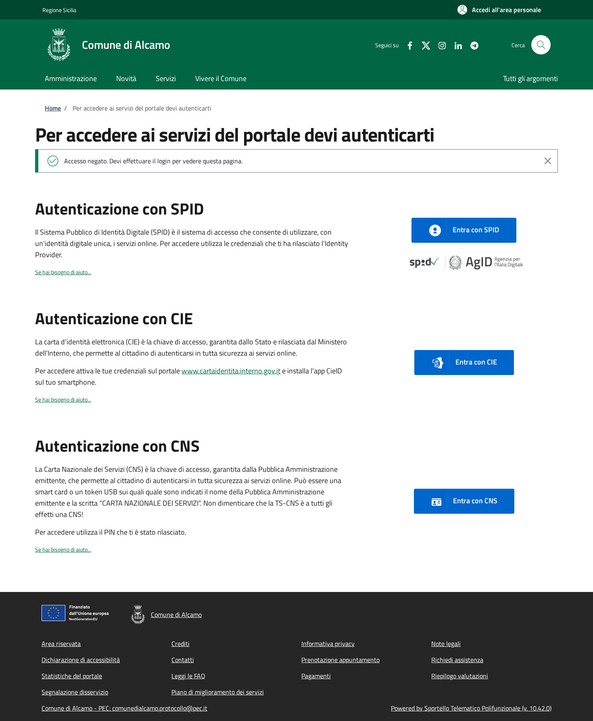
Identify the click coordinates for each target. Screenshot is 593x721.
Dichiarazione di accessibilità (81, 660)
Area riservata (61, 643)
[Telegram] (471, 44)
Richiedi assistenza (457, 660)
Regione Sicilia (59, 10)
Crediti (180, 643)
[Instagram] (439, 44)
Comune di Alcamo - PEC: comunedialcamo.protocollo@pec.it (124, 708)
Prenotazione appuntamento (340, 660)
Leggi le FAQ (188, 676)
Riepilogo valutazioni (459, 676)
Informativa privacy (328, 643)
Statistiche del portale (72, 676)
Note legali (446, 643)
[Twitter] (423, 44)
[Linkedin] (455, 44)
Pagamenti (316, 676)
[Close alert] (548, 161)
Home (53, 108)
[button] (499, 9)
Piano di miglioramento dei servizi (217, 692)
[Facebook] (407, 44)
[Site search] (541, 44)
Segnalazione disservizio (75, 692)
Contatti (182, 660)
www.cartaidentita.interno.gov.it (231, 370)
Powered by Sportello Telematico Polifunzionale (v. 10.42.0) (471, 708)
